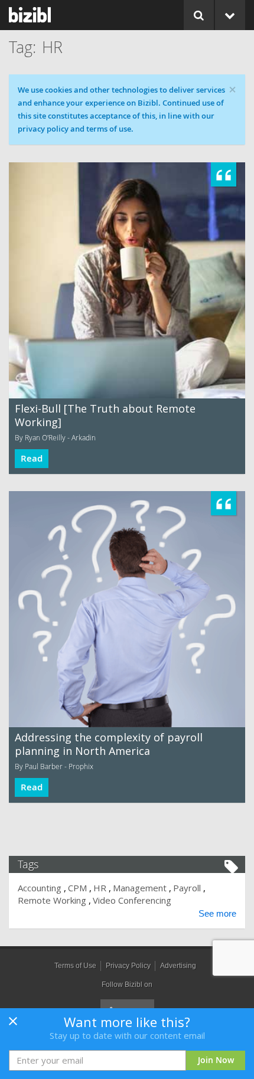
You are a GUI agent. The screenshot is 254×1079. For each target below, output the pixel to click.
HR (99, 888)
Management (140, 888)
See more (217, 913)
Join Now (216, 1059)
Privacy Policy (128, 966)
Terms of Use (75, 966)
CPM (77, 888)
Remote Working (52, 900)
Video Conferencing (132, 900)
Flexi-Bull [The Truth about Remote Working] (105, 415)
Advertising (178, 966)
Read (32, 458)
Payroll (187, 888)
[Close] (13, 1025)
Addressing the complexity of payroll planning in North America (109, 744)
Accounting (39, 888)
